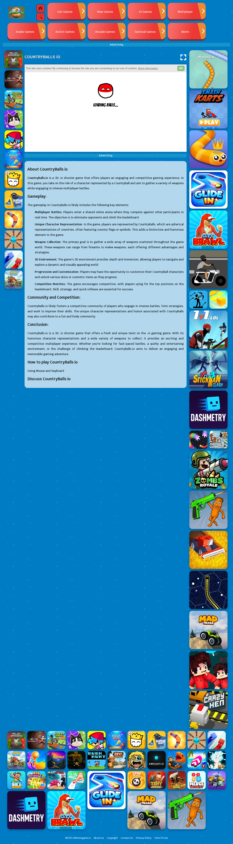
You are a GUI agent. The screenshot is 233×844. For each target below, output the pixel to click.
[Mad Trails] (208, 630)
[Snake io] (208, 69)
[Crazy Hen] (208, 710)
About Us (99, 837)
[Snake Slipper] (208, 149)
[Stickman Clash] (208, 370)
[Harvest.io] (208, 550)
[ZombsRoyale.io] (208, 470)
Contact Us (127, 837)
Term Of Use (161, 837)
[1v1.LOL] (208, 330)
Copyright (112, 837)
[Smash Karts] (208, 109)
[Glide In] (208, 189)
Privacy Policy (143, 837)
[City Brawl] (208, 229)
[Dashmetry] (208, 410)
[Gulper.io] (208, 590)
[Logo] (16, 13)
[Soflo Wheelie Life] (208, 269)
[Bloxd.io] (208, 670)
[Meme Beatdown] (208, 510)
